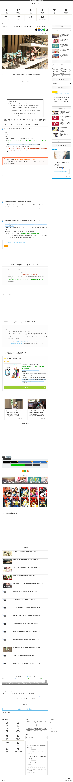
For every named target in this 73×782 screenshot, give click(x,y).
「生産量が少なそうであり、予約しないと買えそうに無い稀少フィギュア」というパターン (26, 111)
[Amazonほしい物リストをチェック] (23, 471)
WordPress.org (53, 731)
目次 (11, 101)
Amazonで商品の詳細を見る (60, 171)
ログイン (52, 722)
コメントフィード (54, 728)
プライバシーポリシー (67, 778)
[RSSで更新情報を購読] (28, 471)
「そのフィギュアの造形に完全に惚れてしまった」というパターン (24, 107)
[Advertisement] (25, 90)
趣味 (4, 457)
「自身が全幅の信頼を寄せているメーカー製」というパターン (23, 108)
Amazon (6, 245)
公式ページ (25, 387)
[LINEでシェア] (44, 29)
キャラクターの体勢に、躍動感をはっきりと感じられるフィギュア (23, 113)
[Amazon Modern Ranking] (45, 508)
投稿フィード (53, 725)
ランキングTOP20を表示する (61, 141)
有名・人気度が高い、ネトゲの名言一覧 (35, 752)
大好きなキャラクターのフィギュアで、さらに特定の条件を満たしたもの (25, 105)
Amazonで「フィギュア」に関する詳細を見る (14, 243)
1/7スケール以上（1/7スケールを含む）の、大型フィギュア (22, 115)
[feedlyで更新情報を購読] (25, 471)
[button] (47, 29)
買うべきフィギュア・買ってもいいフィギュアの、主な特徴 (22, 104)
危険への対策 (9, 457)
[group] (8, 480)
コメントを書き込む (26, 709)
